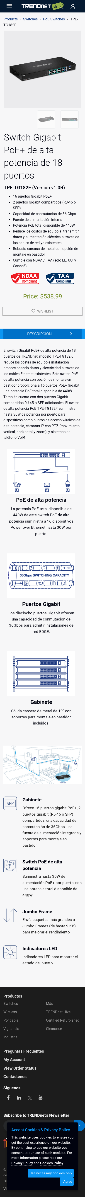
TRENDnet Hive (58, 1012)
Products (10, 19)
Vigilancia (11, 1029)
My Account (14, 1059)
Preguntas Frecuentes (23, 1051)
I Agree (66, 1182)
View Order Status (19, 1068)
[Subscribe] (79, 1125)
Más (49, 1003)
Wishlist (45, 311)
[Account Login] (72, 7)
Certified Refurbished (62, 1020)
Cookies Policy (51, 1163)
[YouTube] (40, 1097)
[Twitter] (29, 1097)
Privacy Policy (22, 1163)
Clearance (54, 1029)
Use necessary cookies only (50, 1173)
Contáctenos (15, 1076)
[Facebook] (8, 1097)
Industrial (10, 1037)
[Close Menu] (8, 6)
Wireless (10, 1012)
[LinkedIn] (19, 1097)
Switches (10, 1003)
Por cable (10, 1020)
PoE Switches (54, 19)
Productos (12, 996)
